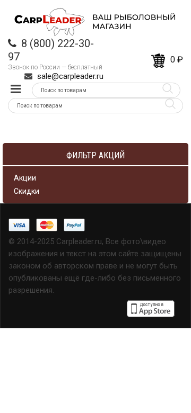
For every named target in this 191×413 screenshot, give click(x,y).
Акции (25, 178)
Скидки (26, 191)
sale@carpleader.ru (70, 76)
